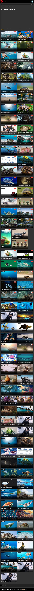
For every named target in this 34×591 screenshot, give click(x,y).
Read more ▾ (2, 29)
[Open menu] (32, 1)
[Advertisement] (17, 18)
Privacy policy (23, 589)
